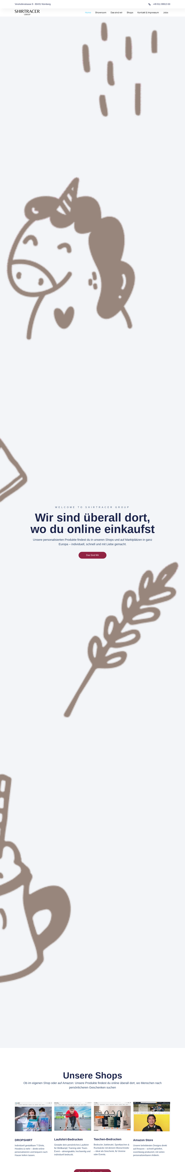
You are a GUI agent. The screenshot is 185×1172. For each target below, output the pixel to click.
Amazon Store (143, 1140)
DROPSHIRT (23, 1140)
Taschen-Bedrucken (107, 1139)
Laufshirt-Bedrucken (68, 1139)
